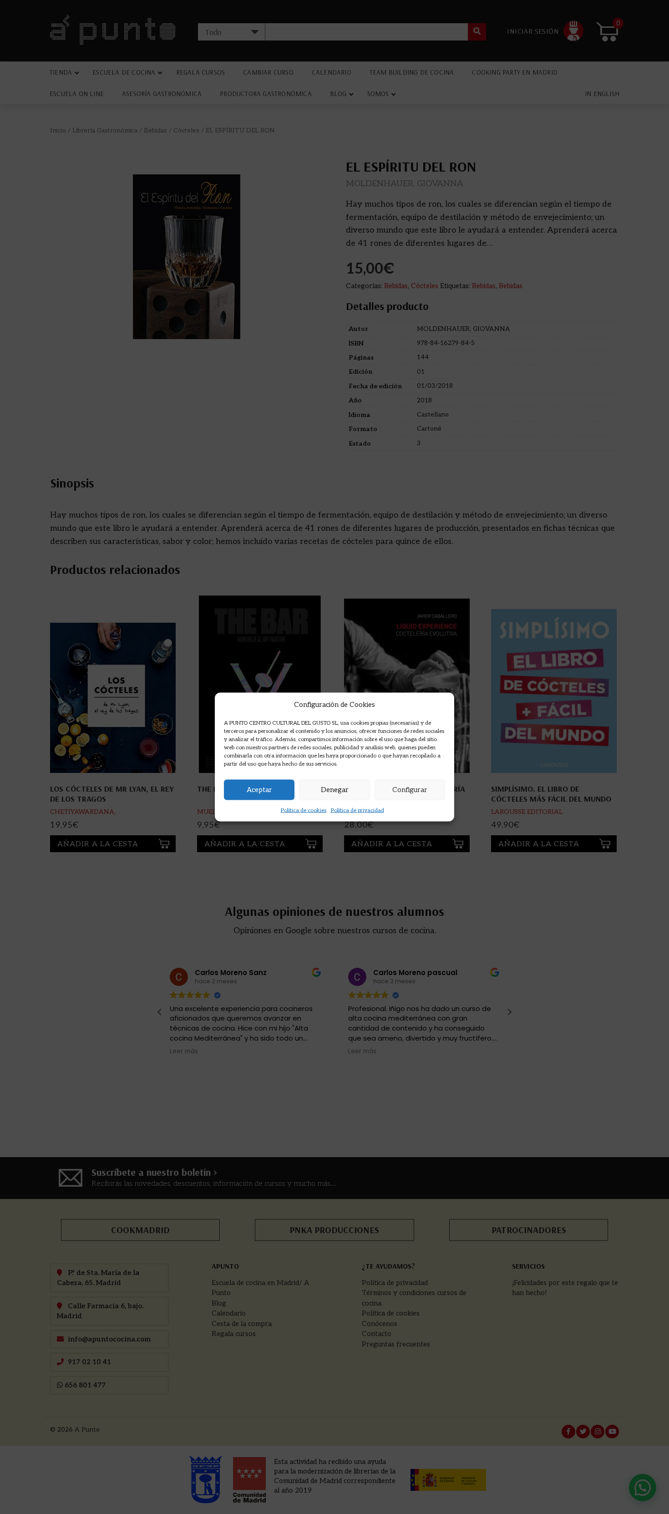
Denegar (335, 790)
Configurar (409, 790)
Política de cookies (303, 810)
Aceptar (259, 790)
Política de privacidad (357, 810)
